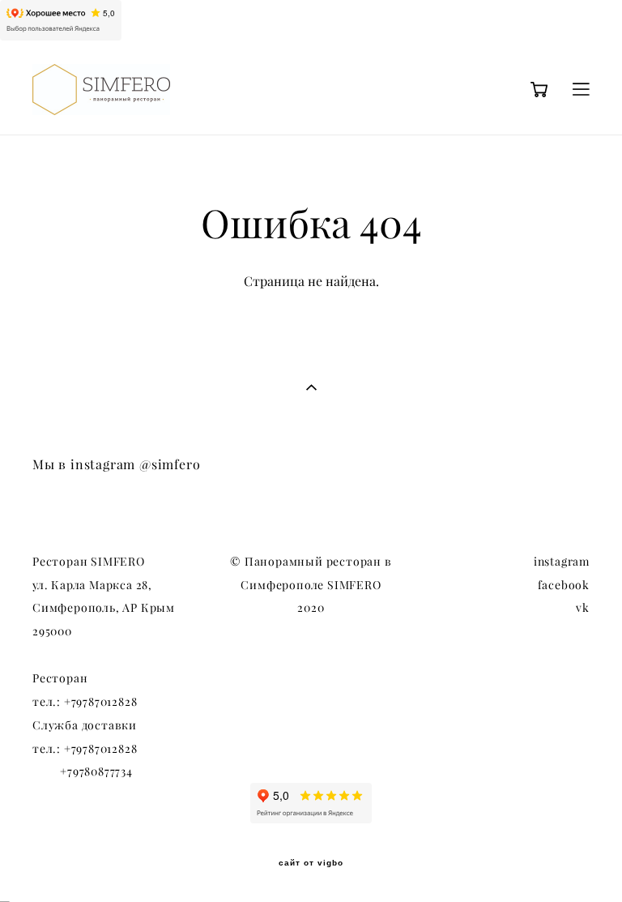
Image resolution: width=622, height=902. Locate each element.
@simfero (169, 464)
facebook (564, 585)
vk (583, 608)
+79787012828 (101, 702)
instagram (562, 561)
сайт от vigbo (311, 863)
